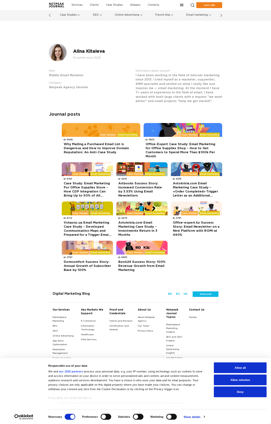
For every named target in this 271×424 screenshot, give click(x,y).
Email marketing (197, 15)
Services (76, 5)
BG (170, 294)
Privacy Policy (145, 331)
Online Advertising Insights (172, 349)
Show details (192, 416)
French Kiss (162, 15)
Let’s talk (209, 5)
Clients (94, 5)
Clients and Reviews (120, 321)
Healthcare (87, 334)
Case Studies (114, 5)
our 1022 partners (71, 371)
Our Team (143, 326)
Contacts (153, 5)
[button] (182, 5)
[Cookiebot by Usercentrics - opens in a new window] (24, 417)
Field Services (88, 339)
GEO (55, 331)
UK (185, 294)
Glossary (135, 5)
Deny (240, 391)
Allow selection (240, 379)
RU (178, 294)
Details (193, 317)
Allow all (240, 367)
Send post (205, 294)
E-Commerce (88, 321)
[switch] (106, 417)
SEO (96, 15)
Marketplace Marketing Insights (173, 328)
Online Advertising (127, 15)
